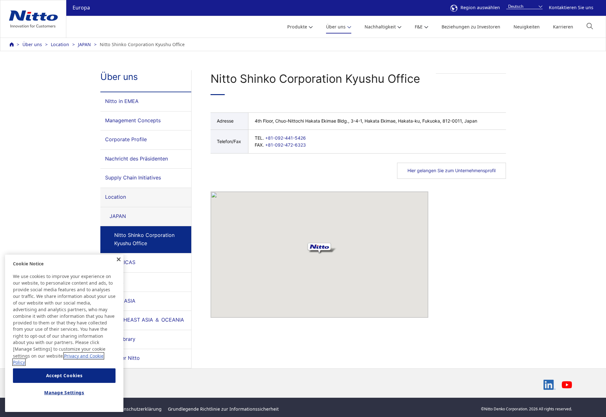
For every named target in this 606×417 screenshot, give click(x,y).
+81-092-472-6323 (285, 145)
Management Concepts (133, 120)
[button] (589, 26)
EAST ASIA (122, 301)
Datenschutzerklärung (138, 409)
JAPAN (84, 44)
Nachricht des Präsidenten (136, 158)
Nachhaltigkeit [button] (380, 27)
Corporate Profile (126, 139)
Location (60, 44)
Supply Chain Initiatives (133, 177)
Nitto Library (120, 339)
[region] (64, 333)
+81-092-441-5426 (285, 138)
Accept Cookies (64, 375)
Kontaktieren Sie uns (571, 7)
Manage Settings (64, 393)
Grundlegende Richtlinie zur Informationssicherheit (223, 409)
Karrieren (563, 27)
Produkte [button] (297, 27)
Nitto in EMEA (122, 101)
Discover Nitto (122, 358)
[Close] (119, 259)
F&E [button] (419, 27)
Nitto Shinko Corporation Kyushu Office (144, 239)
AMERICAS (122, 262)
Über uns (32, 44)
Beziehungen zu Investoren (471, 27)
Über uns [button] (336, 27)
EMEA (117, 281)
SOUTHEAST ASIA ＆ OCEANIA (147, 320)
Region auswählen (480, 7)
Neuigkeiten (527, 27)
